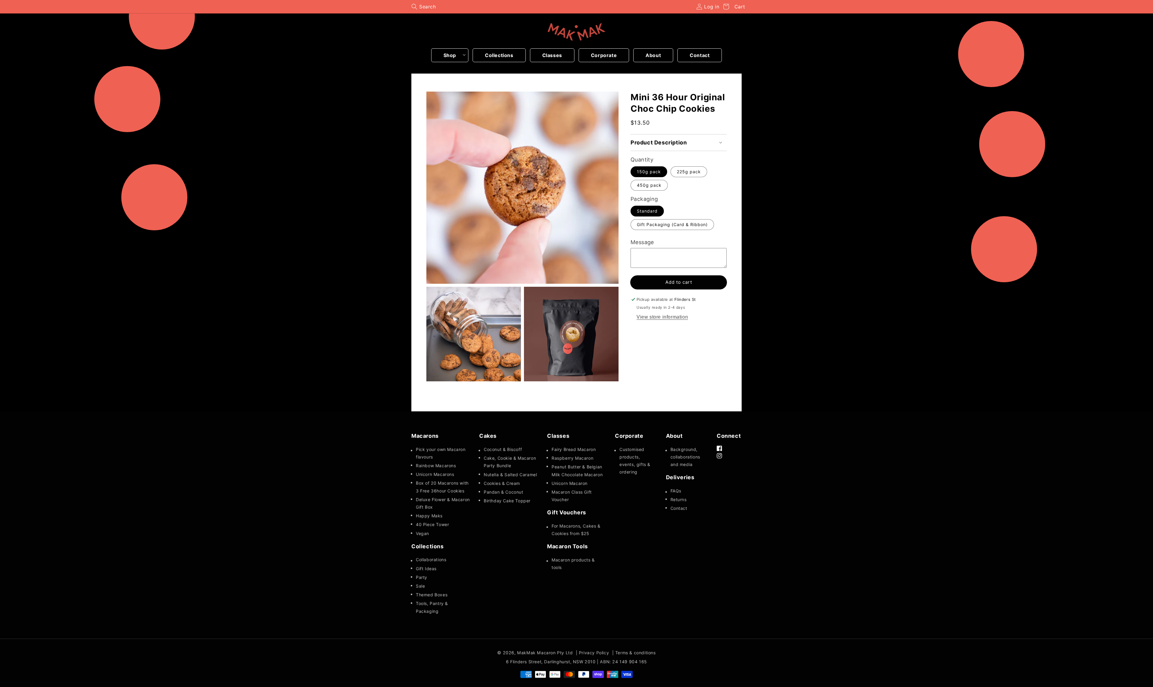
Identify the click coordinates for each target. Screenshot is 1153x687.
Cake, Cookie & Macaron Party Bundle (510, 461)
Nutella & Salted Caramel (510, 474)
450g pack (649, 185)
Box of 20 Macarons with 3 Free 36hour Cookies (442, 486)
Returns (678, 499)
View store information (662, 316)
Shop (449, 55)
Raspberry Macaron (572, 458)
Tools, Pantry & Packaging (432, 607)
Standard (647, 210)
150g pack (649, 171)
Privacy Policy (594, 652)
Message (642, 242)
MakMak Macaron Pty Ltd (545, 652)
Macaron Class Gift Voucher (572, 495)
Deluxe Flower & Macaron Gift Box (443, 503)
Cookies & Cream (502, 483)
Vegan (422, 533)
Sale (420, 586)
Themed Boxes (431, 594)
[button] (423, 6)
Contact (678, 508)
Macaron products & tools (573, 563)
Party (421, 577)
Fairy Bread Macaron (574, 449)
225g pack (689, 171)
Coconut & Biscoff (503, 449)
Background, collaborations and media (685, 457)
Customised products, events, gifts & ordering (634, 461)
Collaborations (431, 559)
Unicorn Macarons (435, 474)
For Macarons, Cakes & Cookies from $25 (576, 529)
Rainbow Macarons (436, 465)
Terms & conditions (635, 652)
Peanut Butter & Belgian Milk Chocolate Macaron (577, 470)
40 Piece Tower (432, 524)
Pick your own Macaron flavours (441, 453)
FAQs (675, 490)
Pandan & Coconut (503, 492)
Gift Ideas (426, 568)
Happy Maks (429, 515)
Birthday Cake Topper (507, 500)
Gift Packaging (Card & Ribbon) (672, 224)
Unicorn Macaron (570, 483)
